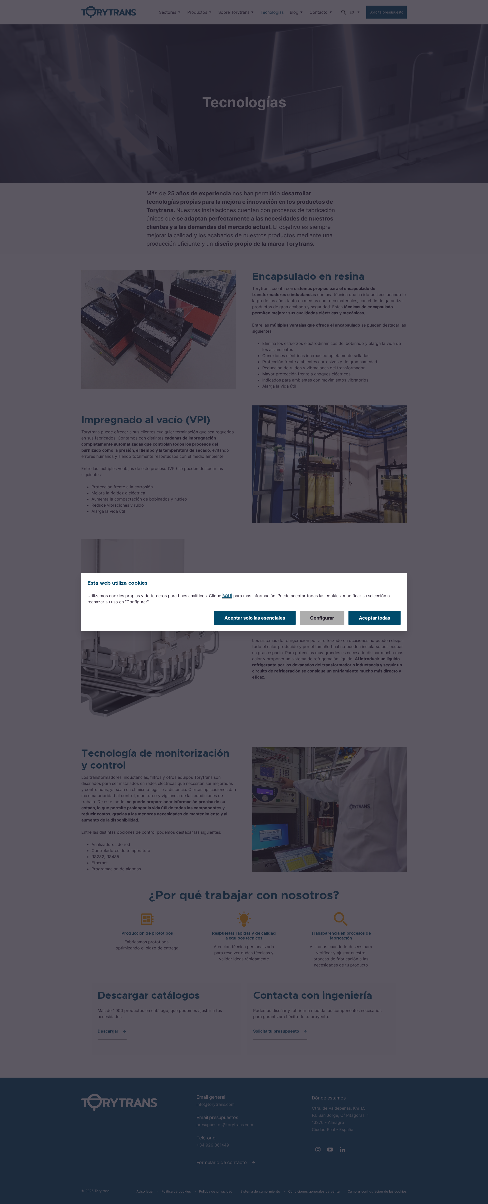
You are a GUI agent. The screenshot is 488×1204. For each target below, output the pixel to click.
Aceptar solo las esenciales (254, 618)
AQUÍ (227, 595)
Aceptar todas (374, 618)
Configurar (322, 618)
